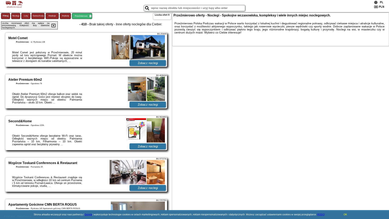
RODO (321, 214)
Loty (26, 16)
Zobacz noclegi (148, 63)
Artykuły (65, 16)
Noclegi (15, 16)
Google (88, 214)
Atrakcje (52, 16)
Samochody (38, 16)
